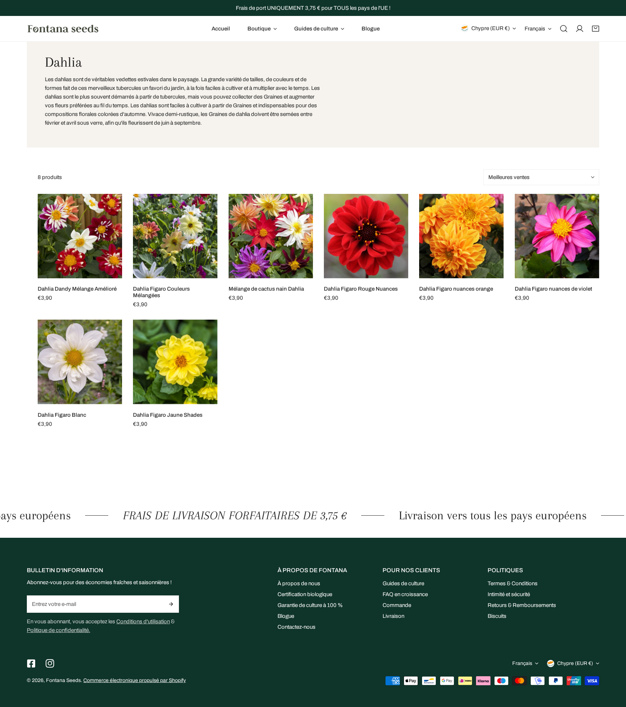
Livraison (393, 616)
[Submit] (171, 604)
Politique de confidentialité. (58, 630)
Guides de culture (403, 583)
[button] (262, 28)
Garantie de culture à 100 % (310, 605)
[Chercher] (564, 29)
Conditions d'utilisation (143, 621)
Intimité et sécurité (509, 594)
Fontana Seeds (63, 680)
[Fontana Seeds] (63, 28)
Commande (397, 605)
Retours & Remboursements (522, 605)
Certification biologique (304, 594)
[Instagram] (50, 663)
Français (535, 29)
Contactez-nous (296, 627)
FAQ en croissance (405, 594)
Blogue (285, 616)
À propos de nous (298, 583)
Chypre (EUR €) (490, 28)
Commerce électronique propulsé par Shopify (134, 680)
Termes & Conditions (513, 583)
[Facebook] (31, 663)
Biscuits (497, 616)
